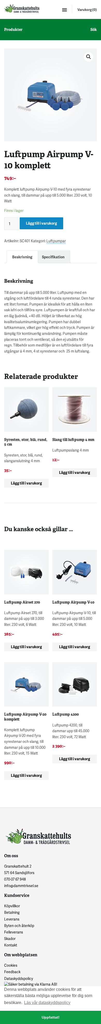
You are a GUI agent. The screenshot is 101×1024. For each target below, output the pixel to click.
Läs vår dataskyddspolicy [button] (47, 1002)
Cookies (10, 965)
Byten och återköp (19, 925)
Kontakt (10, 945)
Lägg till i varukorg (41, 223)
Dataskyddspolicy (18, 978)
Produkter (13, 29)
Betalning (12, 912)
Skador (10, 938)
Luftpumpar (56, 240)
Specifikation (53, 256)
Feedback (12, 971)
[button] (88, 56)
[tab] (22, 257)
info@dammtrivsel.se (21, 885)
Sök (93, 29)
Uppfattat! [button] (51, 1017)
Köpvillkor (12, 905)
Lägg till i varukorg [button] (26, 483)
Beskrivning (22, 256)
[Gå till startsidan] (21, 8)
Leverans (11, 919)
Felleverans (13, 932)
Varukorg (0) (87, 9)
